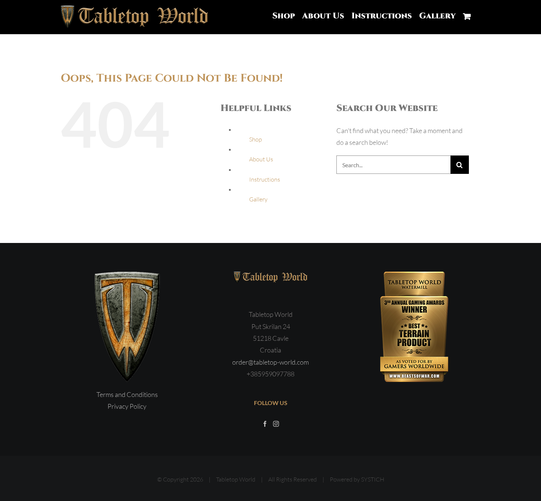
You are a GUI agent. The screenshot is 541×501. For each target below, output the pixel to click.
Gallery (258, 199)
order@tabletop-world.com (270, 362)
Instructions (264, 179)
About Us (261, 159)
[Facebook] (265, 424)
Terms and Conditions (127, 394)
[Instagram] (276, 424)
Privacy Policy (126, 406)
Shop (255, 139)
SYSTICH (372, 479)
